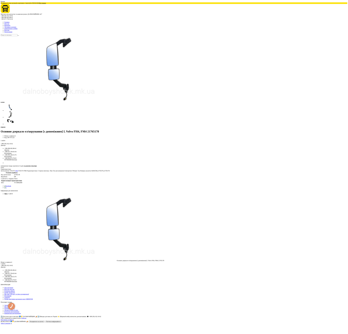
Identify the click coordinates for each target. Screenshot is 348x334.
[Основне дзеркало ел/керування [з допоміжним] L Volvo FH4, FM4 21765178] (59, 260)
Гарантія (7, 297)
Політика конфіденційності (53, 321)
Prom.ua (23, 318)
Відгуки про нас (9, 289)
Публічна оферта (9, 291)
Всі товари (42, 3)
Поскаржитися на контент (37, 321)
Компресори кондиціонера (12, 313)
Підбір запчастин (9, 292)
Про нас (6, 23)
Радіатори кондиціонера (11, 311)
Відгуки (6, 30)
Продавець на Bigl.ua (7, 320)
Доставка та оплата (10, 27)
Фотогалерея (8, 32)
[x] (5, 187)
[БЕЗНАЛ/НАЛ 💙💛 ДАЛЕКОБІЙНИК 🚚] (5, 12)
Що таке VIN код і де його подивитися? (16, 294)
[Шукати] (18, 35)
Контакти (7, 25)
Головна (6, 22)
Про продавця (8, 287)
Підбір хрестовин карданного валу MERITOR (18, 299)
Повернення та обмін (10, 28)
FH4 (16, 171)
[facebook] (7, 186)
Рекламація (7, 296)
